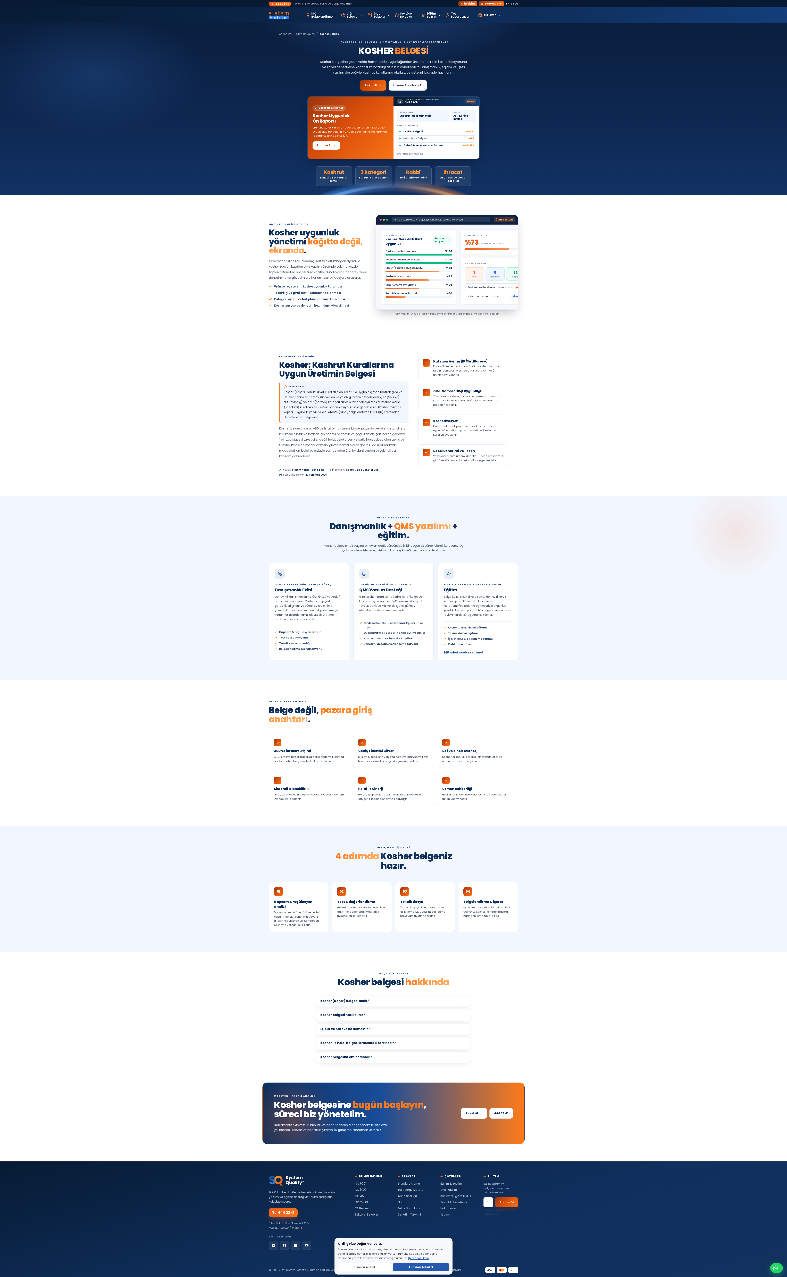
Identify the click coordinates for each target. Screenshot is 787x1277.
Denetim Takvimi (409, 1215)
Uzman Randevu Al (407, 85)
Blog (401, 1202)
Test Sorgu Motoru (410, 1190)
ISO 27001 (361, 1202)
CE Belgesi (362, 1208)
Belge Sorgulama (409, 1208)
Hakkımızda (448, 1208)
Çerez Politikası (418, 1258)
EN (512, 3)
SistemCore (493, 3)
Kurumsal (490, 15)
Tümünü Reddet (364, 1267)
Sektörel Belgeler (366, 1215)
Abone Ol (506, 1202)
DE (516, 3)
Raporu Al (324, 145)
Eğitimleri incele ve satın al (463, 652)
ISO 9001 (360, 1184)
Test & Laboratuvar (453, 1202)
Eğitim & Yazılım (451, 1184)
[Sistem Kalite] (279, 15)
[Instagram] (295, 1245)
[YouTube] (306, 1245)
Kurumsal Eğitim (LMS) (455, 1196)
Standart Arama (409, 1184)
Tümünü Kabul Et (421, 1267)
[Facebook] (284, 1245)
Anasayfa (285, 34)
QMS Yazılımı (448, 1190)
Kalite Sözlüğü (407, 1196)
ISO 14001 (361, 1190)
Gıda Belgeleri (305, 34)
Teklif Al (371, 85)
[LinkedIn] (273, 1245)
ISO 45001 (361, 1196)
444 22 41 (282, 4)
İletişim (469, 3)
